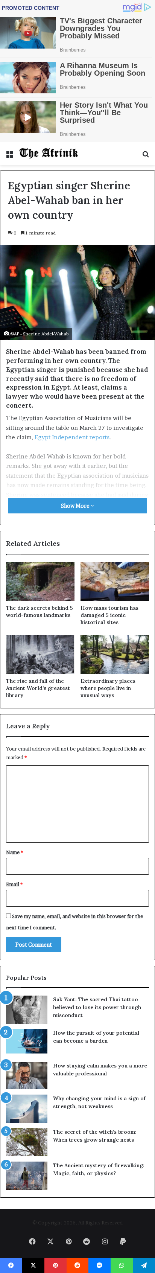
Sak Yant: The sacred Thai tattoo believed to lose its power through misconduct (97, 1007)
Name (14, 852)
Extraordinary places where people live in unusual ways (108, 688)
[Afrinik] (49, 154)
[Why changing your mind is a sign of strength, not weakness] (26, 1109)
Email (14, 884)
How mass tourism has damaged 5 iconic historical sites (109, 615)
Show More (76, 505)
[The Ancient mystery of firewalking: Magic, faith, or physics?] (26, 1176)
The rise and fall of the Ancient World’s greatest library (38, 688)
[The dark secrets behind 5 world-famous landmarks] (40, 581)
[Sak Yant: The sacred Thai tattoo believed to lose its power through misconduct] (26, 1010)
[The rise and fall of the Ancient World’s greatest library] (40, 654)
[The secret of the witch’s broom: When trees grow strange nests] (26, 1142)
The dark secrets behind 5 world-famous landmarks (39, 611)
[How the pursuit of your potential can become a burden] (26, 1043)
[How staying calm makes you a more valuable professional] (26, 1075)
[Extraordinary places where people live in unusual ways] (115, 654)
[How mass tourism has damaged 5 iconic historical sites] (115, 581)
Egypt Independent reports (72, 437)
